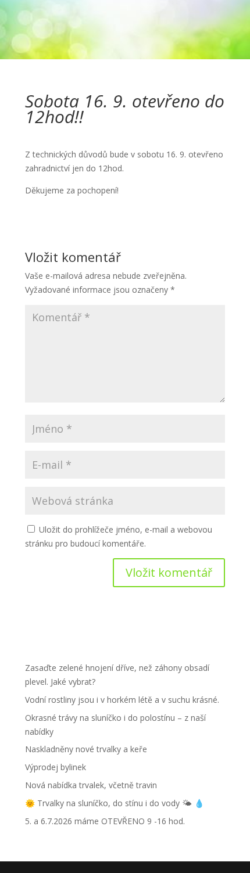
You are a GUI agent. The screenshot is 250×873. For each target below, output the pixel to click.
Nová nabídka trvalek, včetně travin (91, 785)
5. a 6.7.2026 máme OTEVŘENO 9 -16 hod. (105, 821)
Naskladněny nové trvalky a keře (86, 749)
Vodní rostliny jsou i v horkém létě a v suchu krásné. (122, 699)
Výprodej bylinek (55, 767)
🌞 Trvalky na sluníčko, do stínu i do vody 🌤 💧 (114, 803)
